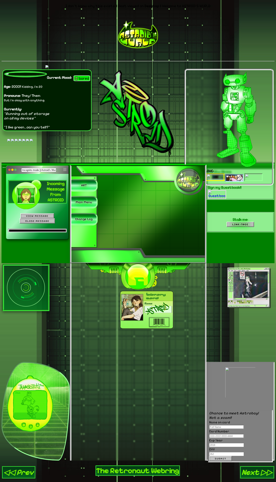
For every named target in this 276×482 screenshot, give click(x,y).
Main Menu (84, 202)
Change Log (84, 219)
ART (84, 185)
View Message (37, 216)
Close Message (37, 221)
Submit (220, 458)
